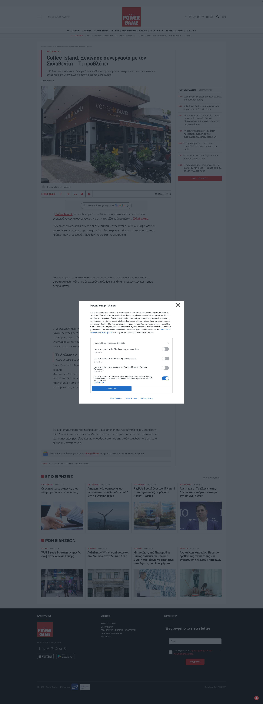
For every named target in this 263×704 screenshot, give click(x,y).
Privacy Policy (147, 398)
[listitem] (131, 343)
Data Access (131, 398)
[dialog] (131, 352)
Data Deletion (116, 398)
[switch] (165, 349)
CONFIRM (112, 389)
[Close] (178, 306)
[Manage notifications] (256, 698)
